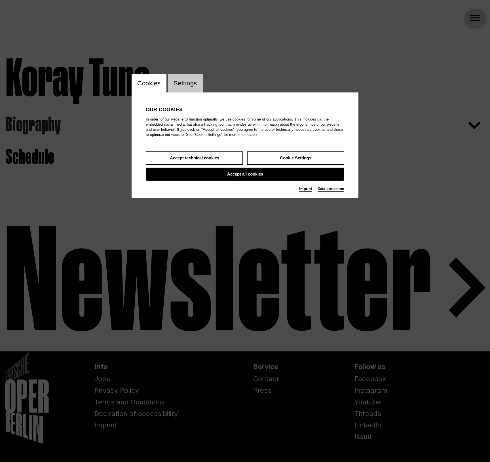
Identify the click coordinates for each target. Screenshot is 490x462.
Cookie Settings (295, 157)
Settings (185, 83)
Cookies (149, 83)
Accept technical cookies (194, 157)
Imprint (305, 189)
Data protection (331, 189)
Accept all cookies (245, 174)
